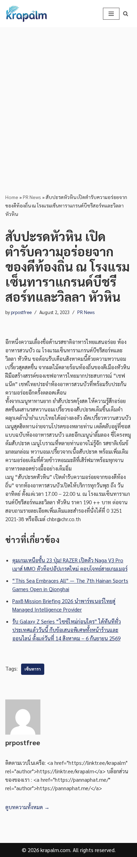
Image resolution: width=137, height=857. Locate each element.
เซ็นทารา (33, 669)
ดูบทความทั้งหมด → (27, 807)
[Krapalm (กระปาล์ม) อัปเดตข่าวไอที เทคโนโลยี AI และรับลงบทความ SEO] (26, 14)
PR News (32, 197)
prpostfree (21, 312)
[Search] (125, 13)
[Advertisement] (68, 99)
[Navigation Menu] (111, 14)
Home (11, 197)
